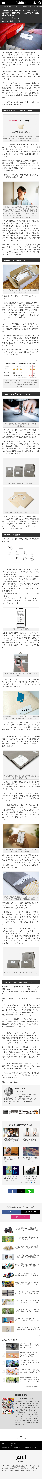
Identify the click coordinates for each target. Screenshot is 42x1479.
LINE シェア (29, 1191)
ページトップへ (21, 1438)
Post (21, 1191)
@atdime (12, 1211)
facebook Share (12, 1191)
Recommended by (25, 1182)
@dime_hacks (22, 1216)
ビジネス (9, 6)
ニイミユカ (19, 1091)
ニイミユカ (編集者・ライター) (12, 21)
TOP (3, 6)
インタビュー (17, 6)
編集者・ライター (21, 1088)
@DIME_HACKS (32, 1211)
